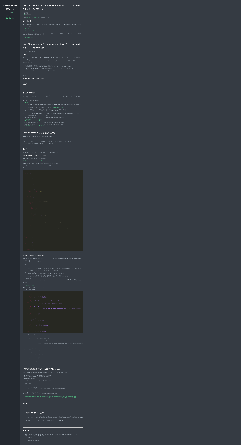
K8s (24, 14)
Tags (13, 12)
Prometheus (28, 14)
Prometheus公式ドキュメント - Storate (34, 119)
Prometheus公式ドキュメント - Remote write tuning (36, 120)
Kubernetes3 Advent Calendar (32, 17)
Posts (10, 12)
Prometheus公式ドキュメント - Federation (34, 125)
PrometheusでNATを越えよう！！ (60, 107)
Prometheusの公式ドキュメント (32, 28)
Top (7, 12)
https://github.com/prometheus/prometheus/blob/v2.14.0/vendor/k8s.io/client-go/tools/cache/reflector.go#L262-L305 (50, 396)
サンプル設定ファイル (30, 30)
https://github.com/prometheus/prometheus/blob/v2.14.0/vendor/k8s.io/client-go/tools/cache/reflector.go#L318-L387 (50, 397)
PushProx (27, 102)
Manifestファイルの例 (30, 37)
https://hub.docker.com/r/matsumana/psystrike (33, 160)
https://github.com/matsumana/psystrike (31, 139)
